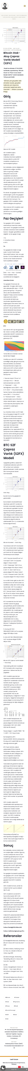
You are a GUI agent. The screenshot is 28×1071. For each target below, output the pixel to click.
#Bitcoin (7, 997)
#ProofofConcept (10, 1010)
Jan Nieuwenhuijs (11, 985)
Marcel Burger (10, 957)
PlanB (6, 68)
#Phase (7, 1006)
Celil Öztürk (4, 15)
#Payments (16, 1002)
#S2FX (7, 1014)
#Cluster (16, 997)
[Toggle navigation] (25, 6)
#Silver (15, 1014)
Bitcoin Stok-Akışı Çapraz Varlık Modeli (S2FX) (12, 58)
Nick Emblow (10, 949)
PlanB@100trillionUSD (11, 941)
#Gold (7, 1002)
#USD (6, 1019)
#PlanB (16, 1006)
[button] (3, 1068)
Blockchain (12, 15)
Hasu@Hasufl (12, 967)
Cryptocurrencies (21, 15)
